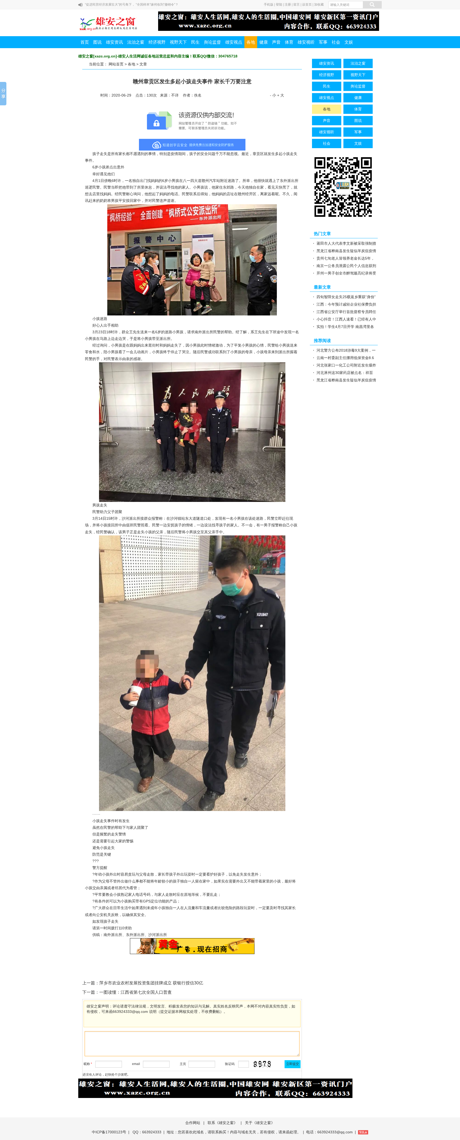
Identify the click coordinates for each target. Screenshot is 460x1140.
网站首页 (116, 64)
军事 (323, 42)
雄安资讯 (114, 42)
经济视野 (157, 42)
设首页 (307, 4)
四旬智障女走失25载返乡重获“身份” (346, 297)
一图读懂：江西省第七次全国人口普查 (135, 992)
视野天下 (178, 42)
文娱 (348, 42)
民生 (195, 42)
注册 (288, 4)
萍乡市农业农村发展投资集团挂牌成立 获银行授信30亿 (151, 983)
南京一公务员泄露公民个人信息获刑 (346, 266)
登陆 (279, 4)
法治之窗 (135, 42)
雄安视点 (233, 42)
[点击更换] (262, 1064)
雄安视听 (306, 42)
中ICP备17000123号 (109, 1132)
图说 (97, 42)
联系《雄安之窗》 (222, 1123)
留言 (296, 4)
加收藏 (319, 4)
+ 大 (280, 95)
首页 (84, 42)
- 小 (273, 95)
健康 (263, 42)
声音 (276, 42)
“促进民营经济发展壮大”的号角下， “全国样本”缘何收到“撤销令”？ (131, 4)
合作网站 (192, 1123)
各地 (251, 42)
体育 (289, 42)
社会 (336, 42)
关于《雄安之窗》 (260, 1123)
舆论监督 (212, 42)
